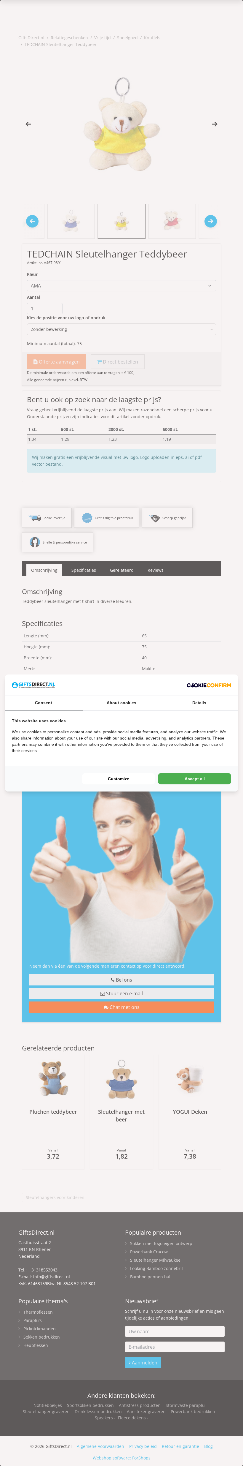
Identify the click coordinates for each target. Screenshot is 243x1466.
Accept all (195, 778)
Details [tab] (199, 702)
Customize (118, 778)
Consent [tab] (43, 702)
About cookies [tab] (121, 702)
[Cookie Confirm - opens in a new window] (209, 685)
